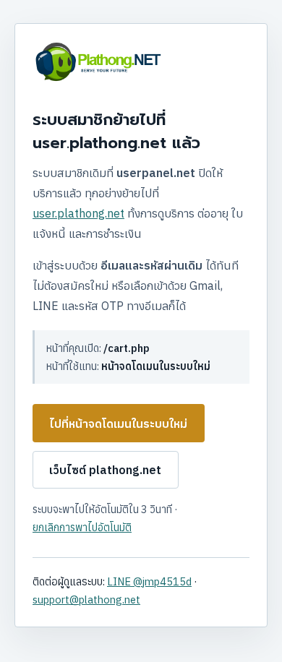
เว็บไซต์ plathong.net (105, 470)
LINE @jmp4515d (149, 581)
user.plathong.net (78, 213)
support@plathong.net (86, 599)
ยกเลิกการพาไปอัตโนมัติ (82, 527)
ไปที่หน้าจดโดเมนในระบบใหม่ (118, 423)
